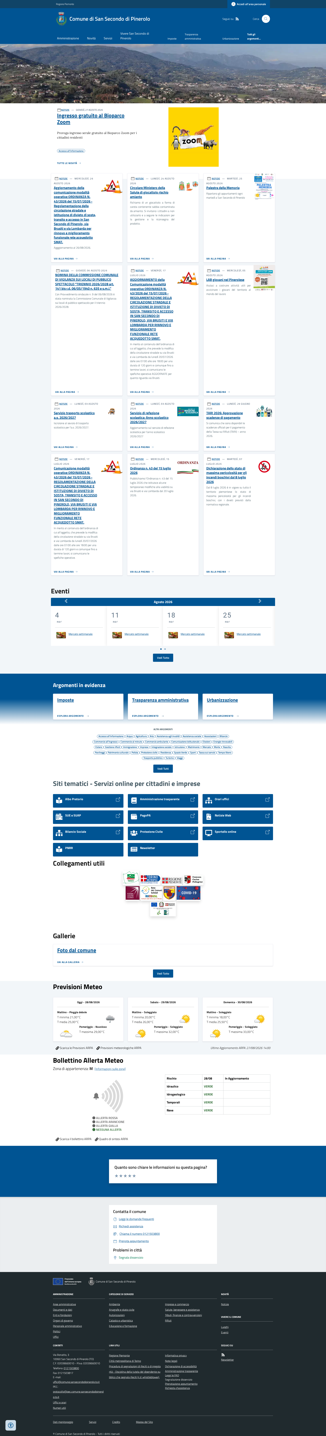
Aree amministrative (64, 1304)
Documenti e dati (62, 1310)
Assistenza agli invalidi (168, 736)
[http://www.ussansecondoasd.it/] (169, 893)
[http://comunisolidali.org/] (151, 893)
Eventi (224, 1332)
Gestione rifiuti (112, 747)
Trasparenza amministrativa (193, 36)
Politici (56, 1331)
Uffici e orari (59, 1402)
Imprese (144, 747)
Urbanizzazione (230, 39)
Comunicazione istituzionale (185, 741)
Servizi (108, 38)
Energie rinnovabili (222, 741)
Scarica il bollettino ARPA (75, 1139)
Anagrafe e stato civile (121, 1310)
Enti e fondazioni (62, 1315)
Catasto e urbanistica (121, 1320)
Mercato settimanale (81, 634)
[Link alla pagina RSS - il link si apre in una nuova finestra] (237, 19)
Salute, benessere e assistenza (182, 1310)
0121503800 (71, 1368)
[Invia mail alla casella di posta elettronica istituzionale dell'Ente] (76, 1382)
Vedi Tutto (163, 658)
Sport (193, 752)
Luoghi (225, 1327)
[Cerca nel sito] (264, 19)
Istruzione (180, 747)
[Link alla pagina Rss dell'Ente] (223, 1355)
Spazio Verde (180, 752)
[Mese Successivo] (260, 601)
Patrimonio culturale (118, 752)
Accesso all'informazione (110, 736)
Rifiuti (168, 1320)
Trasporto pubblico (152, 757)
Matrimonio (194, 747)
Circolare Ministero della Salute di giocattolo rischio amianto (149, 192)
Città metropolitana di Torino (125, 1361)
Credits (116, 1422)
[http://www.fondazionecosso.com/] (133, 893)
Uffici (56, 1337)
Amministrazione (68, 38)
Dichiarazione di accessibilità (181, 1366)
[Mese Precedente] (66, 601)
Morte (217, 747)
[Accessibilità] (10, 1425)
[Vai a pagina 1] (161, 649)
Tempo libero (224, 752)
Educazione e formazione (123, 1326)
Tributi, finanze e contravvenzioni (183, 1315)
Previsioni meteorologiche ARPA (120, 1048)
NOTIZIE (65, 110)
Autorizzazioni (117, 1315)
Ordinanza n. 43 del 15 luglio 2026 (150, 470)
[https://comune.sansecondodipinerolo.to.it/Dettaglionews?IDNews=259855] (163, 909)
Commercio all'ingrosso (105, 741)
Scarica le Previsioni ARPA (76, 1048)
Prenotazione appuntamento (181, 1384)
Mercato (207, 747)
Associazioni (210, 736)
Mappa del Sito (144, 1422)
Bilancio (224, 736)
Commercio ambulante (156, 741)
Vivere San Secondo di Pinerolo (134, 36)
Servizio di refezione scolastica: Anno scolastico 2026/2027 (149, 417)
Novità (91, 38)
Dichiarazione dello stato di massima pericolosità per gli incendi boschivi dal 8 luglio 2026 (226, 475)
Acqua (129, 736)
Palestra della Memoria (223, 188)
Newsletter (227, 1360)
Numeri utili (59, 1408)
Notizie (225, 1304)
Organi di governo (63, 1320)
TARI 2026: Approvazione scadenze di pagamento (224, 415)
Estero (98, 747)
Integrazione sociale (161, 747)
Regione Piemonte (65, 4)
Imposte (172, 39)
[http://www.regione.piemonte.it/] (172, 881)
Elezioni (206, 741)
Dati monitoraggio (63, 1422)
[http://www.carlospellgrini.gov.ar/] (193, 880)
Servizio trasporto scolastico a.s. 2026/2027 (74, 415)
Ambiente (114, 1304)
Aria (152, 736)
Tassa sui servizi (207, 752)
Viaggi (180, 757)
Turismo (170, 757)
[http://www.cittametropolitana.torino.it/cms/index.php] (150, 880)
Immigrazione (130, 747)
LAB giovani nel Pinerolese (225, 279)
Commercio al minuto (131, 741)
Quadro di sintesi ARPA (113, 1139)
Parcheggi (100, 752)
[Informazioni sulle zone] (110, 1069)
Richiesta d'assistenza (177, 1388)
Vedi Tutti (163, 769)
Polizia (135, 752)
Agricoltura (141, 736)
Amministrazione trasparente (181, 1371)
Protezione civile (149, 752)
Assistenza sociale (192, 736)
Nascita (227, 747)
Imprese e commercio (177, 1304)
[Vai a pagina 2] (165, 649)
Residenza (165, 752)
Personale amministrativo (67, 1326)
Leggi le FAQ (172, 1375)
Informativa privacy (176, 1355)
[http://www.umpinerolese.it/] (131, 878)
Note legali (171, 1361)
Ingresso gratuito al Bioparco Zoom (90, 118)
